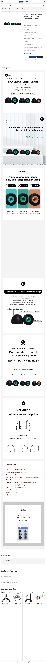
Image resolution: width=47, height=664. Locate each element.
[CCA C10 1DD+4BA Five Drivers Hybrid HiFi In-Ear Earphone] (17, 628)
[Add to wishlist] (9, 624)
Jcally (10, 5)
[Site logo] (23, 1)
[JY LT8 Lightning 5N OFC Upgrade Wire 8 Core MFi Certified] (29, 628)
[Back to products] (43, 5)
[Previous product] (42, 5)
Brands (6, 5)
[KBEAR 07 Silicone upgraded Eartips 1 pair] (40, 628)
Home (2, 5)
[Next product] (44, 5)
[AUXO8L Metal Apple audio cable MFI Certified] (6, 628)
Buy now (40, 56)
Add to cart (33, 56)
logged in (8, 614)
